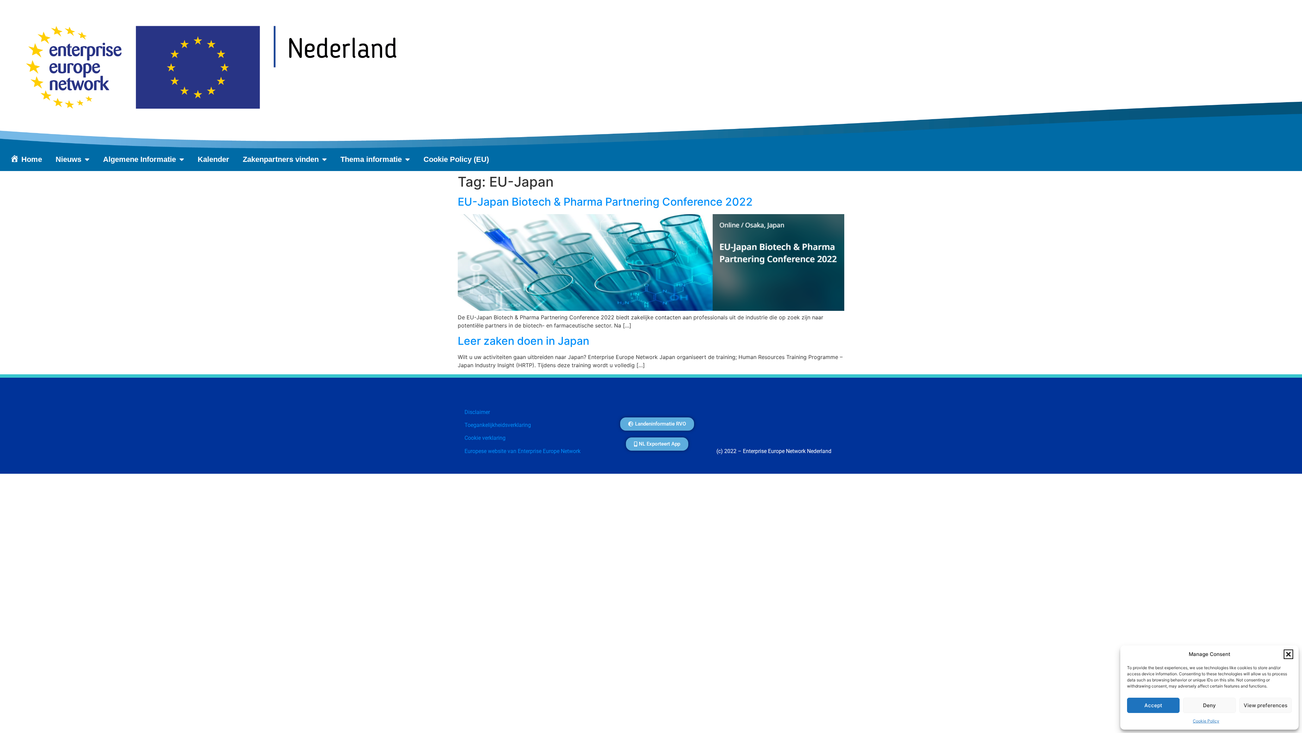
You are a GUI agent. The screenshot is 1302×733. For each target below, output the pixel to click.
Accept (1153, 705)
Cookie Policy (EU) (456, 159)
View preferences (1265, 705)
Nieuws (68, 159)
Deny (1209, 705)
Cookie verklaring (485, 438)
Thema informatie (371, 159)
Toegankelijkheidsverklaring (498, 425)
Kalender (213, 159)
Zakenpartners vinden (281, 159)
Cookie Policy (1206, 720)
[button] (1288, 654)
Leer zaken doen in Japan (523, 340)
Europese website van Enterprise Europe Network (522, 451)
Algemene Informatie (139, 159)
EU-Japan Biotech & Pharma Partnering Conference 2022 (611, 201)
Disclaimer (477, 412)
